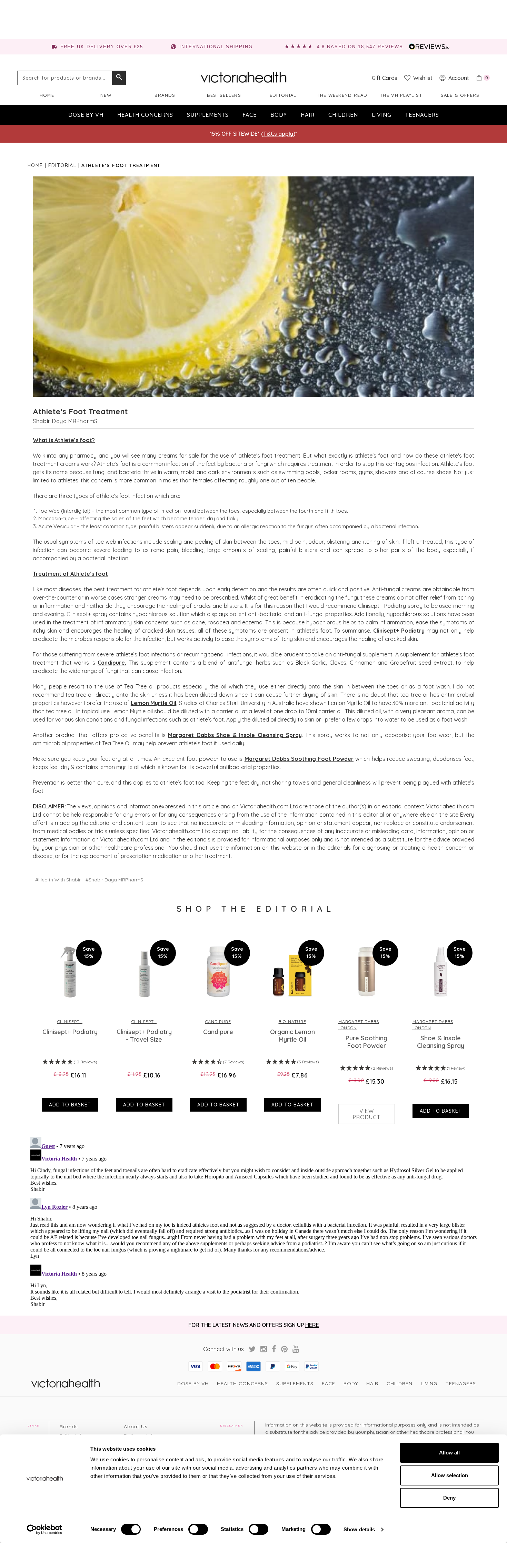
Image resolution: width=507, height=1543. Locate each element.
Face (249, 114)
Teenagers (422, 114)
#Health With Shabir (58, 880)
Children (343, 114)
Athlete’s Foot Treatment (80, 411)
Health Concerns (145, 114)
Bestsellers (224, 95)
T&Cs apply (278, 133)
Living (381, 114)
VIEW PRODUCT (366, 1114)
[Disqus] (253, 1220)
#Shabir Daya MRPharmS (114, 880)
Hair (308, 114)
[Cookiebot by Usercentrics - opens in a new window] (44, 1529)
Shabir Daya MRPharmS (65, 421)
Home (47, 95)
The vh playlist (401, 95)
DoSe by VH (85, 114)
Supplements (208, 114)
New (105, 95)
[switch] (198, 1529)
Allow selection (449, 1475)
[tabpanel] (68, 1024)
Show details (359, 1529)
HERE (312, 1324)
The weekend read (342, 95)
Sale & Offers (460, 95)
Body (278, 114)
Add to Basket (70, 1105)
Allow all (449, 1452)
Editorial (283, 95)
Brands (165, 95)
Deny (449, 1498)
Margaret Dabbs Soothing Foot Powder (299, 758)
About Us (136, 1426)
